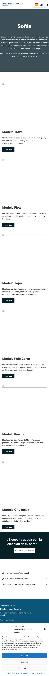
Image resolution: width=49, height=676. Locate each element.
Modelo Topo (12, 283)
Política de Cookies (13, 673)
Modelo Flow (11, 207)
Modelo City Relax (15, 510)
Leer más (8, 149)
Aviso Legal (38, 673)
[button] (45, 629)
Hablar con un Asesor (24, 551)
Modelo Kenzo (13, 434)
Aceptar (24, 656)
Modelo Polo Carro (16, 359)
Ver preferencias (24, 668)
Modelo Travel (12, 132)
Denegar (24, 662)
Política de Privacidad (27, 673)
